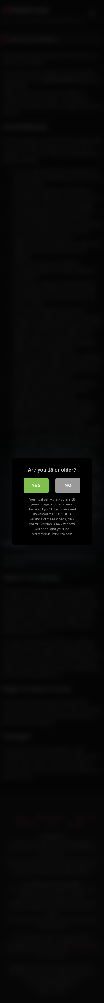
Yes (36, 485)
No (68, 485)
